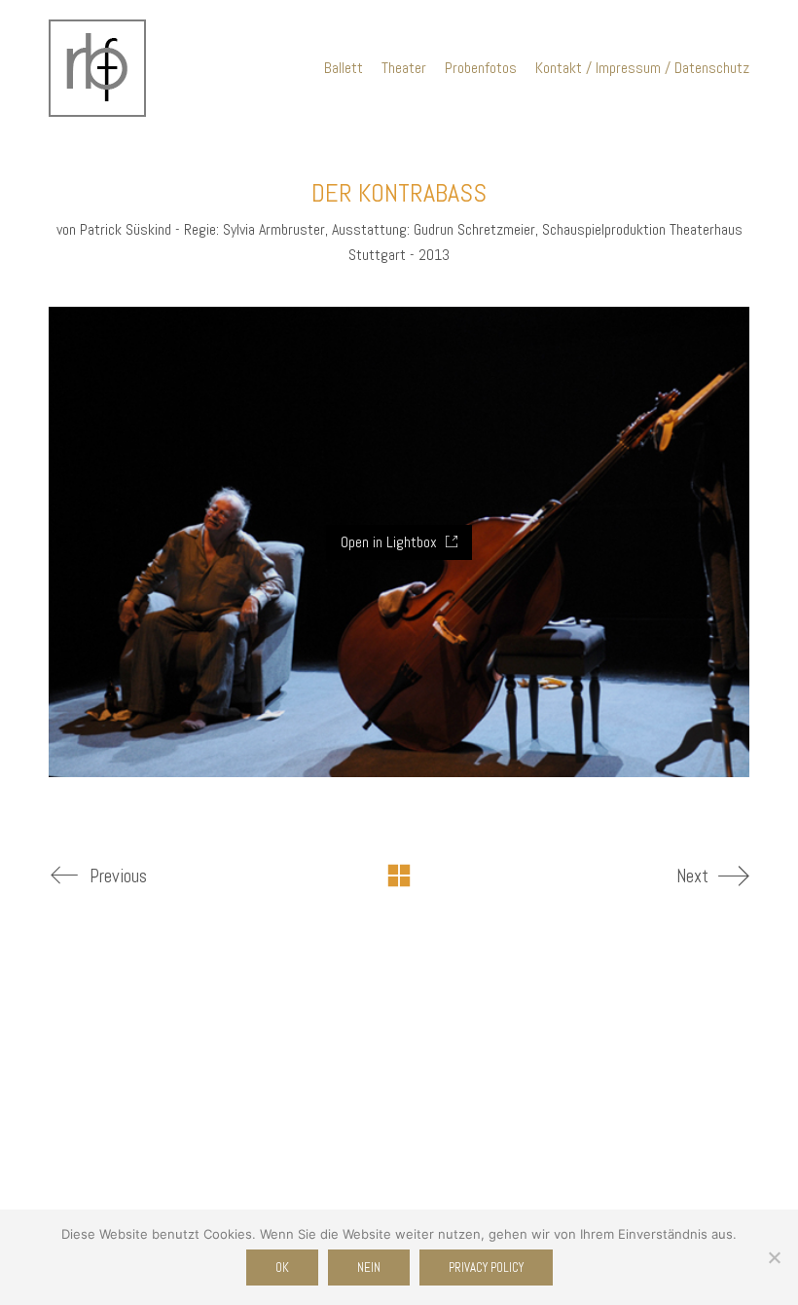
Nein (369, 1267)
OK (282, 1267)
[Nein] (773, 1257)
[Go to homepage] (97, 68)
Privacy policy (486, 1267)
